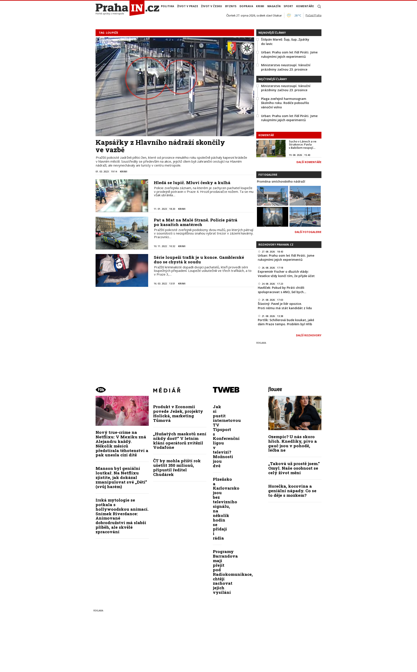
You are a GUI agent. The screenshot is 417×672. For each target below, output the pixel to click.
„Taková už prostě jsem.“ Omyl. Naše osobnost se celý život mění (294, 468)
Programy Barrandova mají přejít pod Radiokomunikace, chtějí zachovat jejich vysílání (233, 572)
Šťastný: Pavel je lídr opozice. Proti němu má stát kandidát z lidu (285, 306)
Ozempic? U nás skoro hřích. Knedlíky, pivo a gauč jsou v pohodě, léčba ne (292, 443)
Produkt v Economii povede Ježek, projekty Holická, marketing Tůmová (178, 413)
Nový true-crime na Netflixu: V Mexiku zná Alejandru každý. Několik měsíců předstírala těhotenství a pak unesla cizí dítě (122, 443)
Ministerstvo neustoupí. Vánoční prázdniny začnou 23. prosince (285, 67)
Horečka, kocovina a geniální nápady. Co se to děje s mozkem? (292, 490)
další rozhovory (308, 335)
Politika (167, 6)
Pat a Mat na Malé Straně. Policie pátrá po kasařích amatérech (195, 222)
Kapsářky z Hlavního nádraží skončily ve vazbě (160, 146)
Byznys (231, 6)
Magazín (274, 6)
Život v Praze (187, 6)
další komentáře (308, 162)
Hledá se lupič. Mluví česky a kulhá (192, 182)
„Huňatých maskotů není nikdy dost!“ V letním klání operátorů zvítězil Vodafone (179, 440)
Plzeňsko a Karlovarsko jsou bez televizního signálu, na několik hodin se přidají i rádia (226, 508)
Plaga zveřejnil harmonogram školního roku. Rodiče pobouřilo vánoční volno (285, 103)
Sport (288, 6)
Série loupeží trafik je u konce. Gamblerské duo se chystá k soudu (199, 259)
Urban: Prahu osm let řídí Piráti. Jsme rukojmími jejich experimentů (289, 54)
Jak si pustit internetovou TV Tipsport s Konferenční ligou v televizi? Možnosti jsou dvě (227, 436)
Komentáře (305, 6)
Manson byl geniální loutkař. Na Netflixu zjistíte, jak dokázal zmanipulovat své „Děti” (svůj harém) (121, 477)
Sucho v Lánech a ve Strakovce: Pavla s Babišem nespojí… (302, 144)
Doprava (246, 6)
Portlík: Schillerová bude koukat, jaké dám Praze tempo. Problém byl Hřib (286, 322)
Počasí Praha (313, 15)
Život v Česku (211, 6)
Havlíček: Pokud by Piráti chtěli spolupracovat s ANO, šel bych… (282, 290)
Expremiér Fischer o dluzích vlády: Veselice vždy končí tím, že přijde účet (286, 273)
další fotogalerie (308, 232)
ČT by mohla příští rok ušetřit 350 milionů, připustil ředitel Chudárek (177, 467)
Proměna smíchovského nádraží (281, 181)
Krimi (260, 6)
